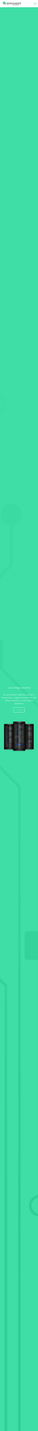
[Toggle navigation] (35, 4)
